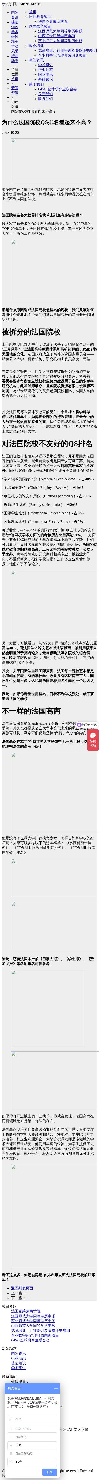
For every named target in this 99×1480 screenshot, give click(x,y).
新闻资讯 (36, 60)
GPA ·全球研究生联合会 (57, 89)
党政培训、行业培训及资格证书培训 (67, 50)
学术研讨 (45, 65)
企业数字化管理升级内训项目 (62, 55)
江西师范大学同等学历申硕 (60, 31)
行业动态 (45, 70)
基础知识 (45, 79)
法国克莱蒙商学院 (53, 21)
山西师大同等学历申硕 (56, 36)
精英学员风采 (14, 46)
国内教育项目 (40, 26)
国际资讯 (45, 75)
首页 (32, 12)
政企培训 (36, 46)
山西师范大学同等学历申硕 (33, 1326)
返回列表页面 (22, 1288)
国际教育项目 (40, 17)
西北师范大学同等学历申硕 (60, 41)
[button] (31, 4)
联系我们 (45, 99)
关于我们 (36, 84)
